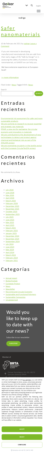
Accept (22, 429)
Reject (22, 437)
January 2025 (11, 233)
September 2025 (13, 214)
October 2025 (11, 212)
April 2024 (10, 252)
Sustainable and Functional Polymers (21, 294)
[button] (27, 5)
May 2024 (10, 250)
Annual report (11, 278)
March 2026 (11, 201)
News (14, 85)
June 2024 (10, 247)
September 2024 (13, 242)
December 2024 (12, 236)
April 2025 (10, 225)
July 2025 (9, 217)
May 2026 (10, 195)
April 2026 (10, 198)
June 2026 (10, 193)
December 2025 (12, 206)
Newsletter (10, 289)
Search (4, 90)
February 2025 (12, 231)
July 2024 (9, 244)
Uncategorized (12, 300)
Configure (22, 445)
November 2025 (12, 209)
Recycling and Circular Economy (19, 292)
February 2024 (12, 258)
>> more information (10, 78)
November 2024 (12, 239)
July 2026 (9, 190)
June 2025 (10, 220)
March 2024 (11, 255)
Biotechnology (12, 281)
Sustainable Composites (15, 297)
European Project (13, 284)
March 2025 (11, 228)
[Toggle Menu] (38, 11)
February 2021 (12, 261)
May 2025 (10, 223)
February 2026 (12, 203)
